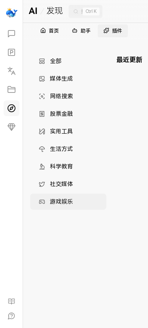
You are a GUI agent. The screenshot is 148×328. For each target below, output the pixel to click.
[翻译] (11, 71)
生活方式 (61, 149)
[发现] (11, 108)
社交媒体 (61, 184)
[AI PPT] (11, 52)
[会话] (11, 34)
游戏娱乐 (61, 201)
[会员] (11, 127)
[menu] (68, 131)
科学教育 (61, 166)
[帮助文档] (11, 301)
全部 (55, 61)
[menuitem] (68, 61)
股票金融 (61, 113)
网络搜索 (61, 96)
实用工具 (61, 131)
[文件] (11, 90)
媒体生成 (61, 78)
